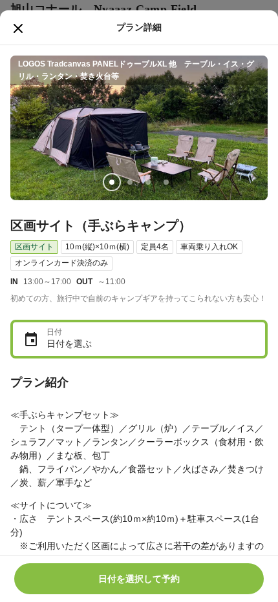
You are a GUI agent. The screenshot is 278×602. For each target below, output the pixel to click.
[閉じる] (18, 28)
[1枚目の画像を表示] (112, 182)
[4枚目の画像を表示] (166, 182)
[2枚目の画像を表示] (130, 182)
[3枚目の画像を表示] (148, 182)
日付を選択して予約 (139, 579)
